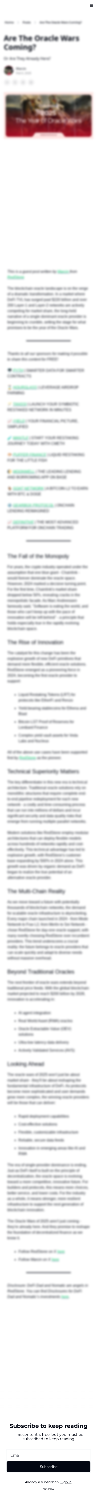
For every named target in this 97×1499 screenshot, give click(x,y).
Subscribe (48, 1466)
